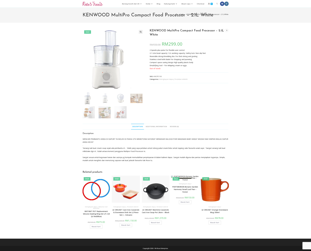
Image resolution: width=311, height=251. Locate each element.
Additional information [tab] (156, 127)
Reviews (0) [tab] (174, 127)
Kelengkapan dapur (166, 79)
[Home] (176, 14)
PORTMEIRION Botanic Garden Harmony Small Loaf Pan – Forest (185, 189)
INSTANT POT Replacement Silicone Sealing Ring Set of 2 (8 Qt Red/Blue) (96, 214)
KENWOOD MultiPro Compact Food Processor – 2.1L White (207, 14)
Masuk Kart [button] (96, 227)
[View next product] (226, 30)
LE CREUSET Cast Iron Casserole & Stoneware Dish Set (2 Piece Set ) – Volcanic (125, 212)
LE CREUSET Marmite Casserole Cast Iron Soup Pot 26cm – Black (155, 211)
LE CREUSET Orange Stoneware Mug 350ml (215, 211)
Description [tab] (137, 127)
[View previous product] (222, 30)
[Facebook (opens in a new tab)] (222, 4)
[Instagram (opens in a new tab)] (226, 4)
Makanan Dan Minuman (100, 207)
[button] (141, 32)
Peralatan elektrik (181, 79)
